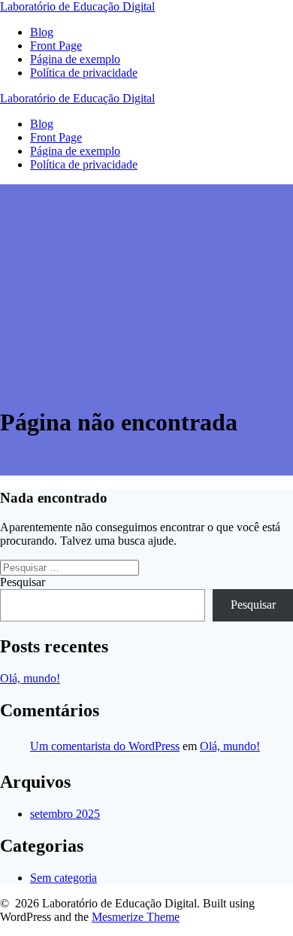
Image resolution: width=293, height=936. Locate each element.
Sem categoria (63, 877)
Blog (41, 32)
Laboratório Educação (77, 6)
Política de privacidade (83, 72)
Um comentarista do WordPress (105, 746)
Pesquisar (22, 582)
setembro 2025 (65, 813)
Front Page (56, 45)
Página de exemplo (75, 59)
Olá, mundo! (30, 678)
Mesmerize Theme (136, 916)
